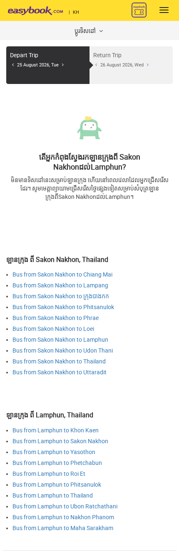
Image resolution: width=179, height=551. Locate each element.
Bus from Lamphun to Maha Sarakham (62, 528)
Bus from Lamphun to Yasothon (53, 452)
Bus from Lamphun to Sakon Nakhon (60, 441)
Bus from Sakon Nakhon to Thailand (59, 361)
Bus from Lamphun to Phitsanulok (56, 484)
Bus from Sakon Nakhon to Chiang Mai (62, 274)
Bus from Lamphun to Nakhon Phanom (63, 517)
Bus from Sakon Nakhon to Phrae (55, 318)
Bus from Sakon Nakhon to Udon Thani (62, 350)
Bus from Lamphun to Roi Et (48, 473)
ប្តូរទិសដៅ (86, 31)
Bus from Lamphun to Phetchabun (57, 463)
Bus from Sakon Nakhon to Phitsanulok (63, 307)
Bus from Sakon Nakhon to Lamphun (60, 339)
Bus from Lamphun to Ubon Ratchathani (64, 506)
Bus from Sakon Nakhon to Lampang (60, 285)
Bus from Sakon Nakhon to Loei (53, 329)
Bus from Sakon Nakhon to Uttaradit (59, 372)
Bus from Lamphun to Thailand (52, 495)
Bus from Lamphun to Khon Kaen (55, 430)
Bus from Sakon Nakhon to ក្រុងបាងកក (60, 296)
